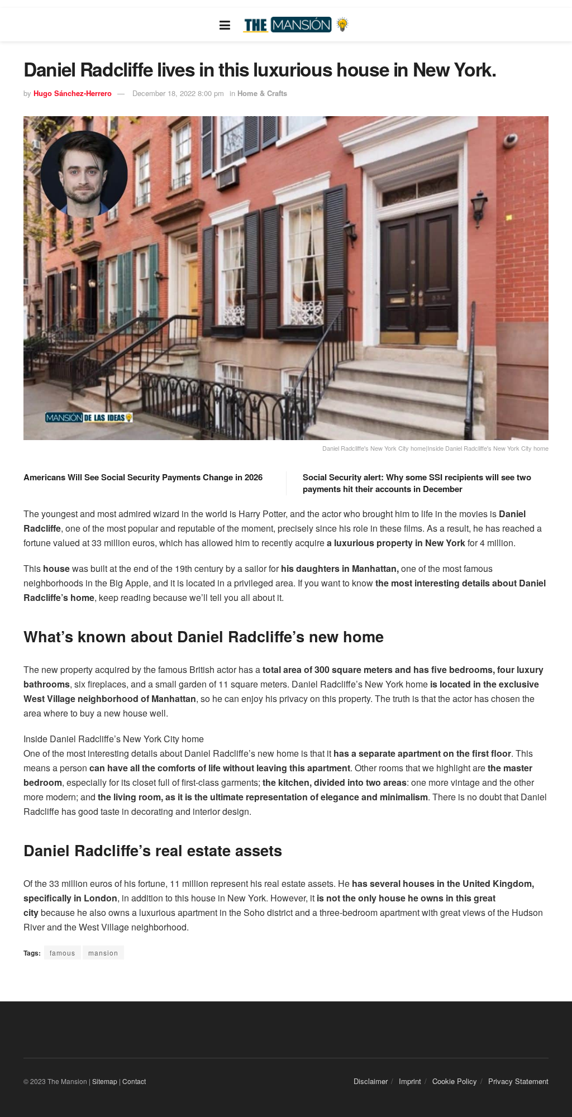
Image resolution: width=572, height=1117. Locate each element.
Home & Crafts (262, 93)
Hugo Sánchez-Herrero (73, 93)
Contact (134, 1081)
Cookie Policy (454, 1081)
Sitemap (104, 1081)
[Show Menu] (225, 24)
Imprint (410, 1081)
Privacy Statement (518, 1081)
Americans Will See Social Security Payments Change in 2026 (143, 477)
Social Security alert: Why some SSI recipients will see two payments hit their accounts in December (417, 483)
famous (62, 952)
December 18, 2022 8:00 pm (178, 93)
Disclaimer (371, 1081)
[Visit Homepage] (297, 25)
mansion (103, 952)
